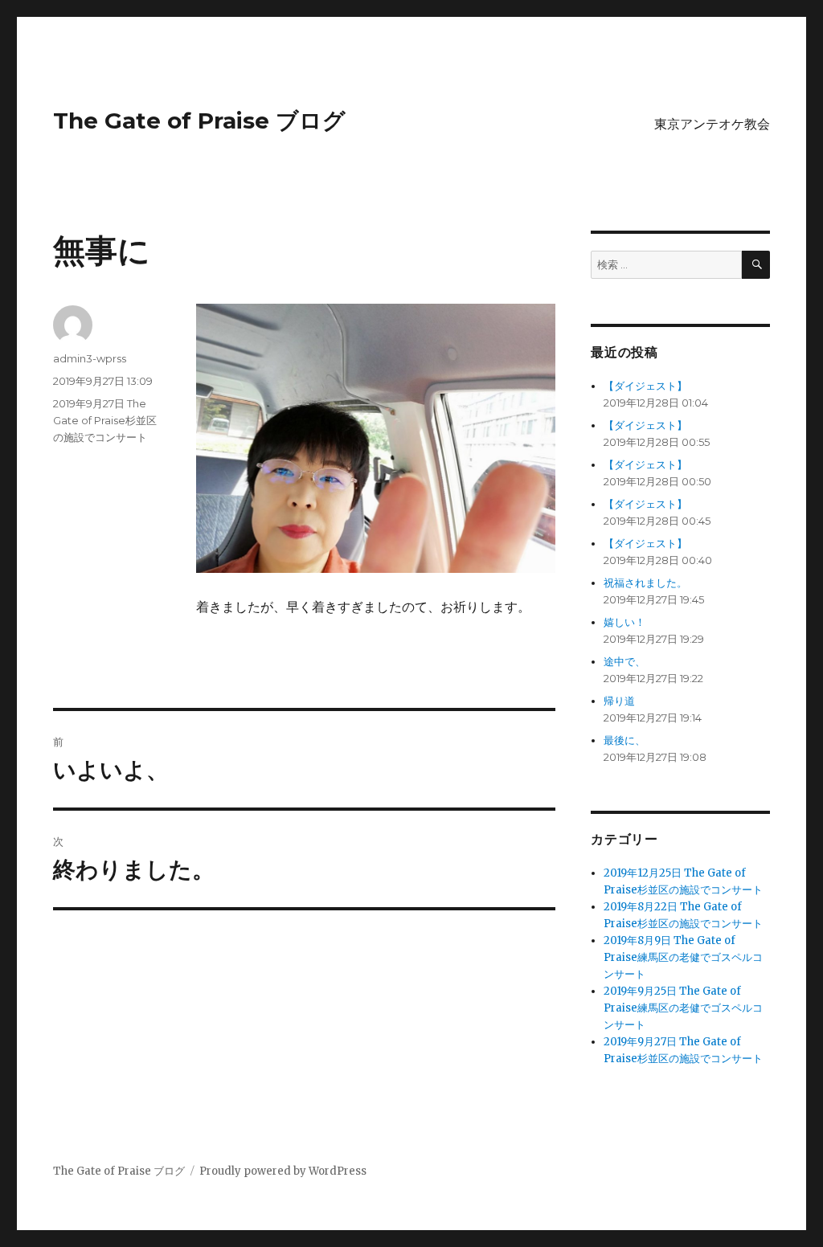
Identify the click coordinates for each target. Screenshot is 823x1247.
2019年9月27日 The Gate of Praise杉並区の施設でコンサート (105, 420)
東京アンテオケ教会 (712, 124)
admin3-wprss (89, 358)
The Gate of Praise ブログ (199, 120)
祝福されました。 (645, 583)
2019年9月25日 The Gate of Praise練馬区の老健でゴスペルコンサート (683, 1008)
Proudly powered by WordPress (282, 1171)
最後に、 (624, 740)
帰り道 (619, 701)
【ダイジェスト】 (645, 386)
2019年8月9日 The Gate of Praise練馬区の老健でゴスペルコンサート (683, 957)
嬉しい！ (624, 622)
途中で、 (624, 661)
